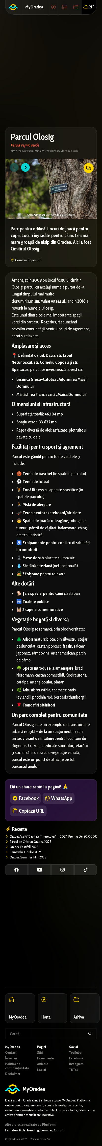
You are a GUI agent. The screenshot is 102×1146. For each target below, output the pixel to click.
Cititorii (59, 1130)
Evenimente (45, 1058)
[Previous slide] (14, 167)
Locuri (41, 1070)
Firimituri (11, 1130)
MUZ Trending (29, 1130)
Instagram (76, 1064)
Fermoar (46, 1130)
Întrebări (11, 1058)
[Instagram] (62, 869)
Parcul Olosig (32, 136)
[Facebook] (16, 869)
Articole (42, 1064)
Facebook (76, 1058)
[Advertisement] (51, 71)
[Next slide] (25, 167)
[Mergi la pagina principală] (12, 7)
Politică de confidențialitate (17, 1066)
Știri (40, 1052)
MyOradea (34, 6)
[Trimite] (90, 1033)
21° (91, 6)
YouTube (75, 1052)
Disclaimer (12, 1074)
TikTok (73, 1070)
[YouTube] (39, 869)
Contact (11, 1052)
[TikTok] (85, 869)
